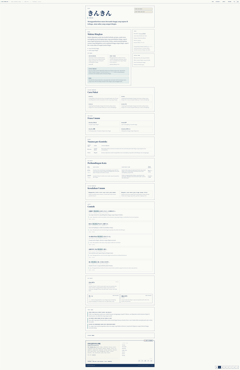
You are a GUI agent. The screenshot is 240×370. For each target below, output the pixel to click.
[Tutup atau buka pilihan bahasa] (237, 367)
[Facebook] (142, 361)
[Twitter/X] (139, 361)
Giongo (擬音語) (142, 33)
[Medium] (148, 361)
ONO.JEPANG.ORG (5, 1)
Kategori (218, 1)
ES (225, 367)
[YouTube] (151, 361)
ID (219, 367)
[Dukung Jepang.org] (216, 367)
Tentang (229, 1)
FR (228, 367)
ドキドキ (94, 355)
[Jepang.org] (237, 1)
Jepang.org (93, 365)
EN (222, 367)
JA (234, 367)
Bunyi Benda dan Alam (139, 11)
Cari (213, 1)
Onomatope (35, 1)
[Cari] (234, 1)
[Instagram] (145, 361)
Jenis (223, 1)
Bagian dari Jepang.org (93, 345)
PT (231, 367)
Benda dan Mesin (138, 8)
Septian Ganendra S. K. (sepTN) (147, 365)
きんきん (139, 40)
